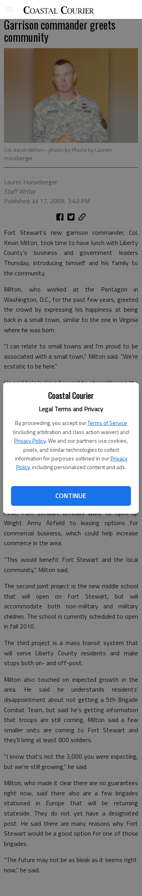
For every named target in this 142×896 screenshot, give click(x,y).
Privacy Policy (30, 440)
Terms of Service (107, 423)
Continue (71, 495)
